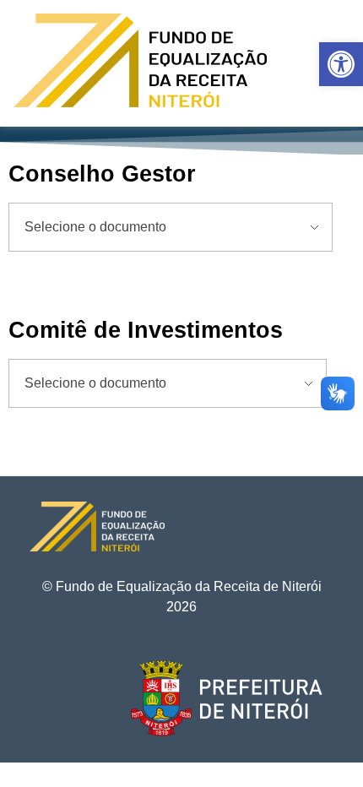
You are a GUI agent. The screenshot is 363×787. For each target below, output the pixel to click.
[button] (341, 64)
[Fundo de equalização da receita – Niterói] (140, 60)
